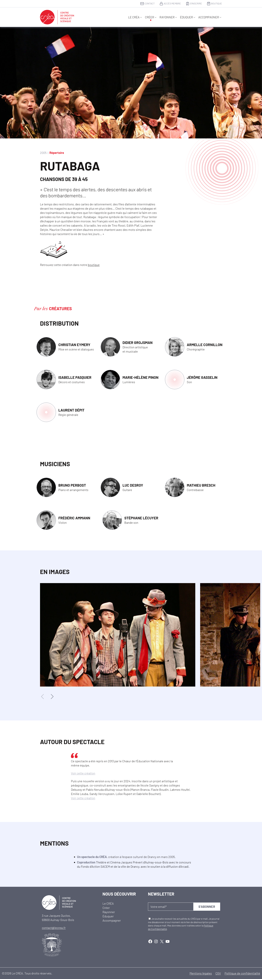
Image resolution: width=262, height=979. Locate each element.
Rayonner (167, 17)
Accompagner (208, 17)
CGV (218, 973)
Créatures (60, 308)
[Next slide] (52, 696)
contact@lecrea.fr (54, 927)
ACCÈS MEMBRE (172, 3)
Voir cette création (83, 773)
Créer (149, 17)
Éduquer (186, 17)
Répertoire (56, 152)
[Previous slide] (42, 696)
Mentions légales (201, 973)
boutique (94, 265)
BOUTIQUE (216, 3)
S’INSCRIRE (196, 3)
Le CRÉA (133, 17)
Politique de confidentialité (242, 973)
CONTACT (149, 3)
